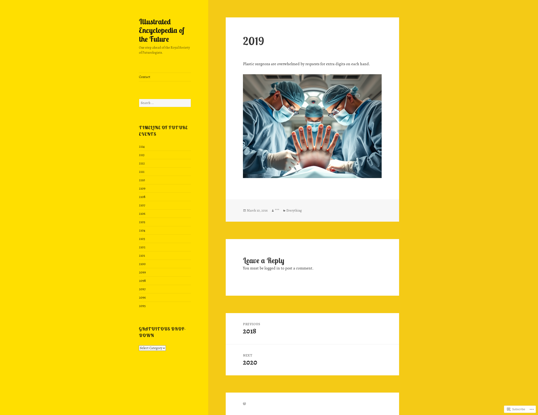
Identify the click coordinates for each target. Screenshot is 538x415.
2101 (142, 255)
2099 (142, 272)
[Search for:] (165, 103)
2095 (142, 306)
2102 (142, 247)
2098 (142, 280)
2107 (142, 205)
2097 (142, 289)
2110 (142, 180)
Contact (144, 77)
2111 (141, 171)
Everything (294, 210)
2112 (142, 163)
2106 (142, 213)
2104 (142, 230)
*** (277, 210)
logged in (272, 268)
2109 (142, 188)
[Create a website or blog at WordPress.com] (244, 404)
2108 (142, 197)
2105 (142, 222)
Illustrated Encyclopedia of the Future (161, 30)
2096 (142, 297)
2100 (142, 264)
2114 (142, 146)
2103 (142, 239)
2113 (141, 155)
